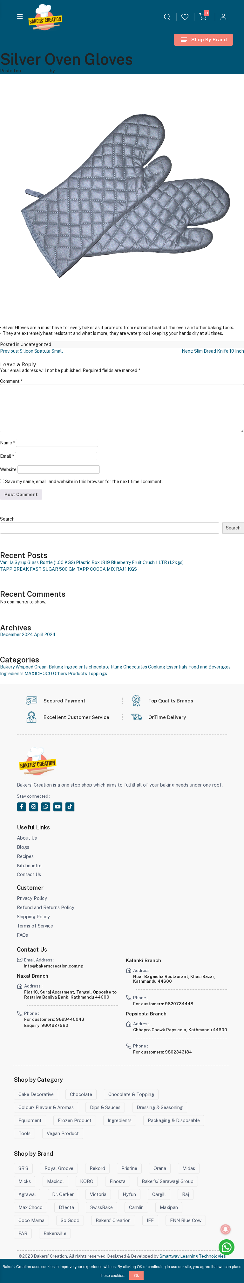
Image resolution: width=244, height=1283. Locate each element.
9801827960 (54, 1025)
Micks (24, 1181)
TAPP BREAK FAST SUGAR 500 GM (38, 569)
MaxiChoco (30, 1207)
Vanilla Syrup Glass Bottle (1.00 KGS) (37, 562)
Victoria (98, 1194)
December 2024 (16, 634)
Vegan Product (63, 1133)
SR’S (23, 1168)
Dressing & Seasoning (160, 1107)
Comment (11, 381)
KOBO (86, 1181)
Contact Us (29, 874)
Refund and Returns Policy (45, 907)
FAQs (22, 935)
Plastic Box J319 (93, 562)
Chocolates (135, 666)
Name (7, 442)
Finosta (117, 1181)
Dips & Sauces (105, 1107)
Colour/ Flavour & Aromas (46, 1107)
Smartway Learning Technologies (192, 1256)
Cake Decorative (36, 1094)
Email (7, 456)
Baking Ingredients (68, 666)
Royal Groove (58, 1168)
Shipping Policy (33, 916)
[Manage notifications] (225, 1229)
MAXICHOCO (38, 673)
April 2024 (45, 634)
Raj (185, 1194)
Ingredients (12, 673)
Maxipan (169, 1207)
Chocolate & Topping (131, 1094)
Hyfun (129, 1194)
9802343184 (178, 1052)
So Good (70, 1220)
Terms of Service (35, 925)
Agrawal (27, 1194)
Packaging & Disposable (174, 1120)
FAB (22, 1233)
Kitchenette (29, 865)
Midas (188, 1168)
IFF (150, 1220)
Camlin (136, 1207)
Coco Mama (31, 1220)
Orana (159, 1168)
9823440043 (70, 1019)
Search (7, 519)
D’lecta (66, 1207)
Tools (24, 1133)
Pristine (129, 1168)
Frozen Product (75, 1120)
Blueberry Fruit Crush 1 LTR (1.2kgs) (147, 562)
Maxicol (55, 1181)
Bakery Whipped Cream (24, 666)
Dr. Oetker (63, 1194)
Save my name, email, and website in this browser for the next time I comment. (84, 481)
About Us (27, 838)
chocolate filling (105, 666)
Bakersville (55, 1233)
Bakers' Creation (73, 70)
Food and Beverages (209, 666)
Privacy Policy (32, 898)
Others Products (70, 673)
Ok (136, 1275)
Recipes (25, 856)
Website (8, 469)
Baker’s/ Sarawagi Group (167, 1181)
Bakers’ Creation (113, 1220)
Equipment (30, 1120)
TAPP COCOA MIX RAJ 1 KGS (107, 569)
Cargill (159, 1194)
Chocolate (81, 1094)
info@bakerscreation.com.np (53, 966)
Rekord (97, 1168)
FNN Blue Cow (185, 1220)
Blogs (23, 847)
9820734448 (179, 1003)
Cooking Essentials (167, 666)
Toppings (97, 673)
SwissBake (101, 1207)
